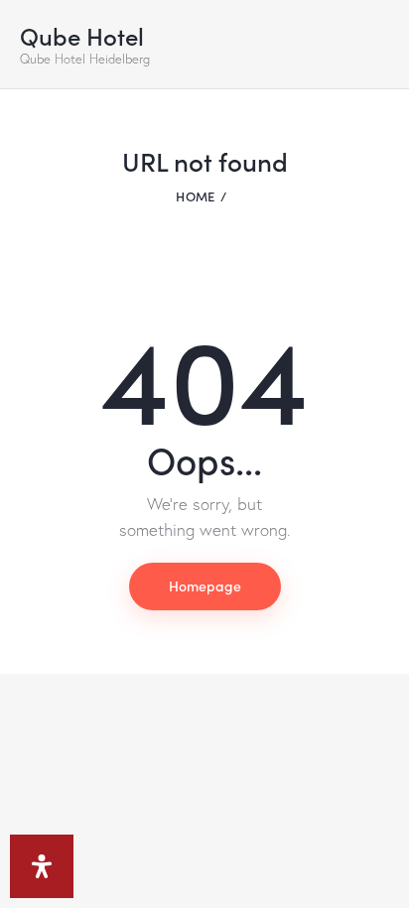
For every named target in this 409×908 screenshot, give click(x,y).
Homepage (205, 585)
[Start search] (374, 49)
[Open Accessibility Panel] (41, 866)
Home (195, 196)
